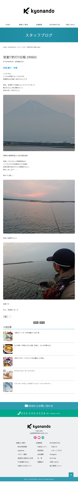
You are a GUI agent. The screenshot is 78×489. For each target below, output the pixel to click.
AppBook (21, 450)
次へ (41, 322)
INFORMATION (54, 24)
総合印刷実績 (22, 446)
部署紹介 (40, 462)
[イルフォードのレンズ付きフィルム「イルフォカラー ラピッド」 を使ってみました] (8, 387)
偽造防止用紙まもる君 (25, 458)
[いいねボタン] (5, 316)
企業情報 (39, 24)
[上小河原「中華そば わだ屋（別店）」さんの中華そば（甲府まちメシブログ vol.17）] (8, 349)
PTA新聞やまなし (24, 462)
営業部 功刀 (20, 62)
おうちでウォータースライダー (24, 371)
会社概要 (40, 454)
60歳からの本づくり (25, 466)
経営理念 (40, 450)
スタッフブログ (56, 450)
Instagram (53, 454)
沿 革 (39, 458)
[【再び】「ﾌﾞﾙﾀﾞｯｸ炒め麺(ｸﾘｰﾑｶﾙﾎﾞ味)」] (8, 336)
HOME (8, 24)
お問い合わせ (70, 24)
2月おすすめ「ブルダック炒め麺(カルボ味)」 (29, 358)
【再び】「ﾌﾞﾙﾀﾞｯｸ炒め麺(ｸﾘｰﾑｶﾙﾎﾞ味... (27, 333)
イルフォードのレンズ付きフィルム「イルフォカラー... (33, 383)
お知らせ (54, 446)
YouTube (53, 458)
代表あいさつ (42, 446)
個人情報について (56, 466)
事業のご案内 (23, 24)
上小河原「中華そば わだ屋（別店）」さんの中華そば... (32, 345)
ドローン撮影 (22, 454)
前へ (36, 322)
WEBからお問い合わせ (40, 405)
